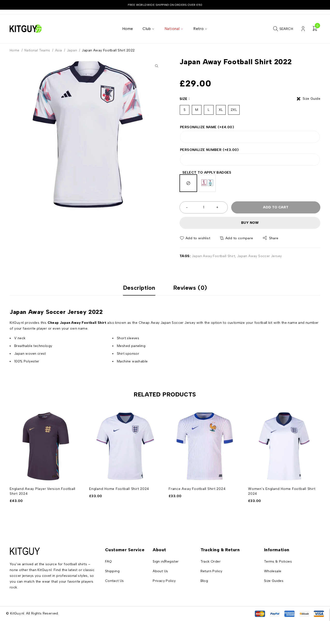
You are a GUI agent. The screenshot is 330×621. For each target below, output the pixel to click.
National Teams (37, 50)
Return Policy (211, 571)
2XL (234, 110)
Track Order (211, 561)
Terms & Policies (278, 561)
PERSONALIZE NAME (207, 127)
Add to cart (275, 207)
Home (15, 50)
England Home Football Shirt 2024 (119, 489)
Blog (204, 581)
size (183, 99)
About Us (160, 571)
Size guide (311, 99)
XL (221, 110)
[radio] (188, 183)
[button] (156, 66)
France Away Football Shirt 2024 (197, 489)
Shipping (112, 571)
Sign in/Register (166, 561)
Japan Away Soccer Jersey (259, 256)
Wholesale (272, 571)
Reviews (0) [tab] (190, 288)
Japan (72, 50)
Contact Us (114, 581)
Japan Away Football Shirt (213, 256)
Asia (58, 50)
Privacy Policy (164, 581)
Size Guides (273, 581)
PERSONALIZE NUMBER (209, 150)
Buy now (250, 223)
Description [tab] (139, 288)
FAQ (108, 561)
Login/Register (303, 29)
